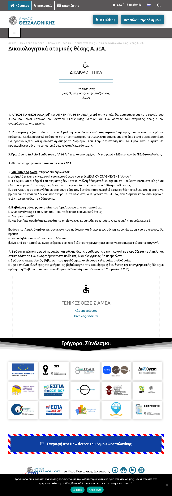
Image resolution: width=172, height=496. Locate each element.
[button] (159, 5)
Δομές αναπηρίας (85, 43)
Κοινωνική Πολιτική (59, 43)
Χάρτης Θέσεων (86, 310)
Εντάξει (77, 489)
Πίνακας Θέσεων (86, 316)
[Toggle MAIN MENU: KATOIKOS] (14, 33)
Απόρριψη (95, 489)
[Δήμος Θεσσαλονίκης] (36, 20)
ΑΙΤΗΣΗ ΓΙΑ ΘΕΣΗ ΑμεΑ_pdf (31, 114)
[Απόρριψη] (167, 485)
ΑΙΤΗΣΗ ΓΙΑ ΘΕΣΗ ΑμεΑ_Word (76, 114)
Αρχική (12, 43)
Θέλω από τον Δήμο (32, 43)
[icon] (115, 472)
